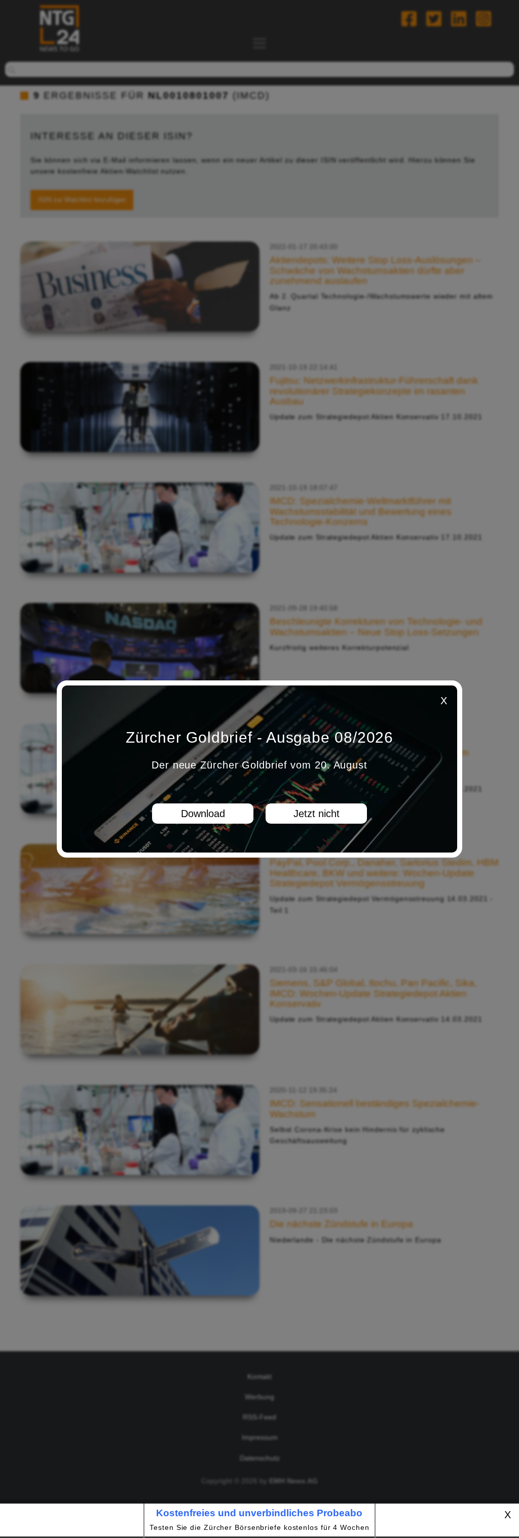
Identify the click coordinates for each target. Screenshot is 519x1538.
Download (203, 813)
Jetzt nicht (316, 813)
